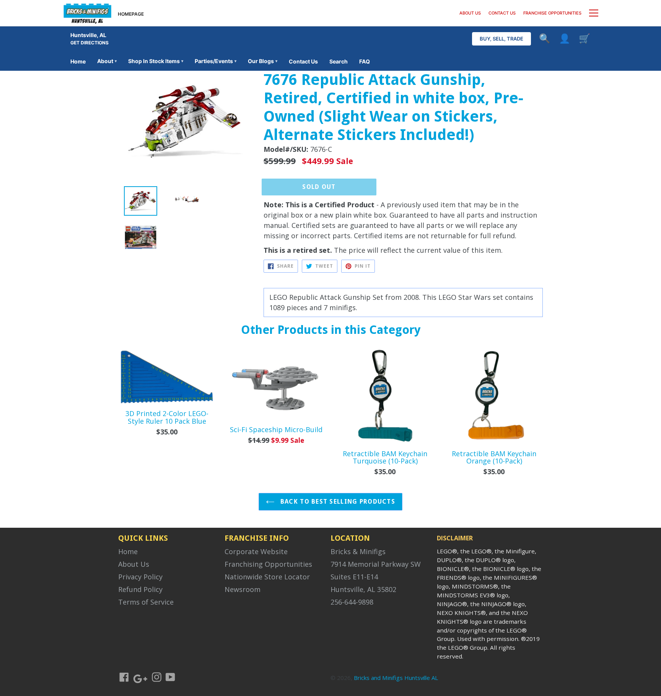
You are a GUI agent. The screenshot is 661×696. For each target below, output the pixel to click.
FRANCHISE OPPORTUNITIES (552, 13)
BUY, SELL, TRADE (501, 39)
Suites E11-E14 (354, 576)
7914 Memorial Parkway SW (375, 564)
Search (338, 61)
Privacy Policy (140, 576)
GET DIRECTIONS (89, 43)
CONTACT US (502, 13)
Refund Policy (140, 589)
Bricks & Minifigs (358, 551)
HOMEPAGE (131, 14)
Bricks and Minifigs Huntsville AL (396, 677)
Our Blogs (262, 61)
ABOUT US (470, 13)
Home (78, 61)
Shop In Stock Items (155, 61)
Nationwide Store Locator (267, 576)
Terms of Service (146, 602)
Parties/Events (215, 61)
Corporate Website (256, 551)
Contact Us (303, 61)
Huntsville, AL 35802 (363, 589)
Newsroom (242, 589)
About (107, 61)
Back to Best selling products (336, 501)
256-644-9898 (351, 602)
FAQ (364, 61)
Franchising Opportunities (268, 564)
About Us (133, 564)
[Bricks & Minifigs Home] (87, 13)
